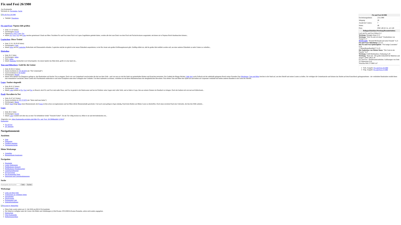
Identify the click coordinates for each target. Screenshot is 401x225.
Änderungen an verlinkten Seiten (16, 195)
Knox (11, 47)
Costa (16, 45)
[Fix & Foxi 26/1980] (8, 15)
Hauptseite (8, 163)
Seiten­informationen (11, 202)
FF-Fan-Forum (10, 172)
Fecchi (17, 31)
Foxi (15, 33)
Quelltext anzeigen (11, 143)
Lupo (19, 33)
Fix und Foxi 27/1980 (380, 70)
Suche (20, 11)
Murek (17, 102)
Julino (16, 57)
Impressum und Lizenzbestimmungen (17, 176)
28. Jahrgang (9, 126)
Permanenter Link (11, 200)
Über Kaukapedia (11, 215)
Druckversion (9, 198)
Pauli (3, 94)
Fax (23, 33)
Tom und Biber (254, 76)
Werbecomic (363, 41)
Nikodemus (244, 76)
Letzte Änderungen (11, 165)
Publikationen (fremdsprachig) (15, 169)
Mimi (19, 104)
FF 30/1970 (23, 71)
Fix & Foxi (8, 125)
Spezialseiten (9, 196)
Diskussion (8, 141)
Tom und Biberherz (9, 65)
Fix (12, 33)
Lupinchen (5, 39)
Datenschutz (9, 213)
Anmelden (8, 153)
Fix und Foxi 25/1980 (381, 68)
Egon (41, 104)
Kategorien (4, 121)
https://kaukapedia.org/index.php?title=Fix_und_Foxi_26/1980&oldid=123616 (38, 119)
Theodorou (15, 18)
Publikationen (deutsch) (13, 167)
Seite (6, 139)
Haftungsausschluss (11, 217)
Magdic (17, 75)
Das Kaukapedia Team (12, 174)
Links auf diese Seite (12, 193)
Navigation (13, 11)
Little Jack (189, 76)
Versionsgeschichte (11, 145)
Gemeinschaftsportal (11, 171)
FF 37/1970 (23, 100)
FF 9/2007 (22, 73)
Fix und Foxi (6, 26)
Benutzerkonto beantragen (13, 155)
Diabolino (5, 51)
